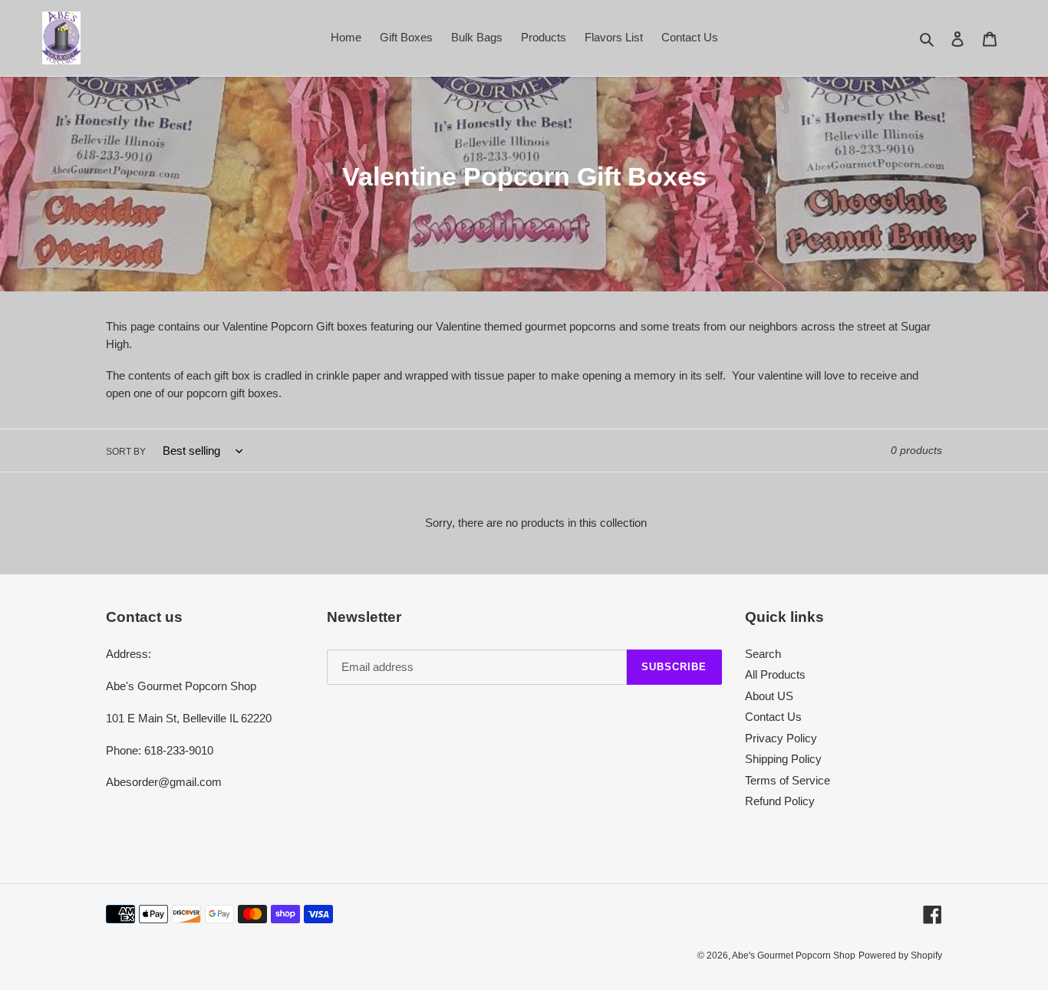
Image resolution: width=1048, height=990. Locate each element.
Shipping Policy (783, 758)
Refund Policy (780, 800)
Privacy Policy (781, 738)
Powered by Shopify (900, 955)
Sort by (126, 451)
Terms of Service (787, 780)
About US (769, 695)
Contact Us (773, 716)
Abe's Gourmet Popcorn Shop (793, 955)
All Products (775, 674)
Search (763, 653)
